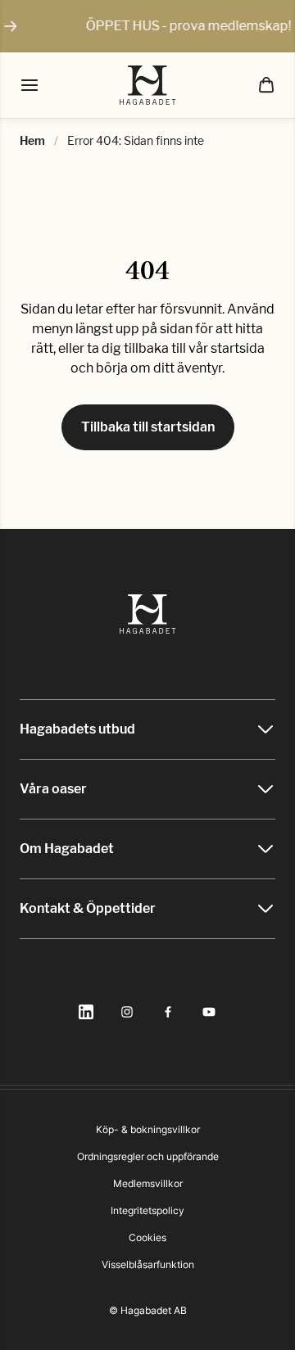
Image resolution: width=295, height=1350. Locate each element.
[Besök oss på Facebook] (168, 1012)
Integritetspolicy (147, 1210)
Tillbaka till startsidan (148, 427)
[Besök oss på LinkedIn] (86, 1012)
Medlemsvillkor (148, 1183)
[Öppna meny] (29, 85)
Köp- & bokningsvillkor (148, 1129)
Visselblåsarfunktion (148, 1264)
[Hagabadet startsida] (148, 85)
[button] (266, 85)
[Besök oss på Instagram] (127, 1012)
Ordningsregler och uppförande (148, 1156)
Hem (32, 140)
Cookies (147, 1237)
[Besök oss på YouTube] (209, 1012)
